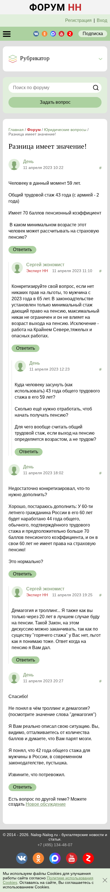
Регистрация (78, 20)
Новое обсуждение (46, 804)
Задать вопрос (55, 102)
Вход (102, 20)
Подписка (93, 33)
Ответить (22, 249)
